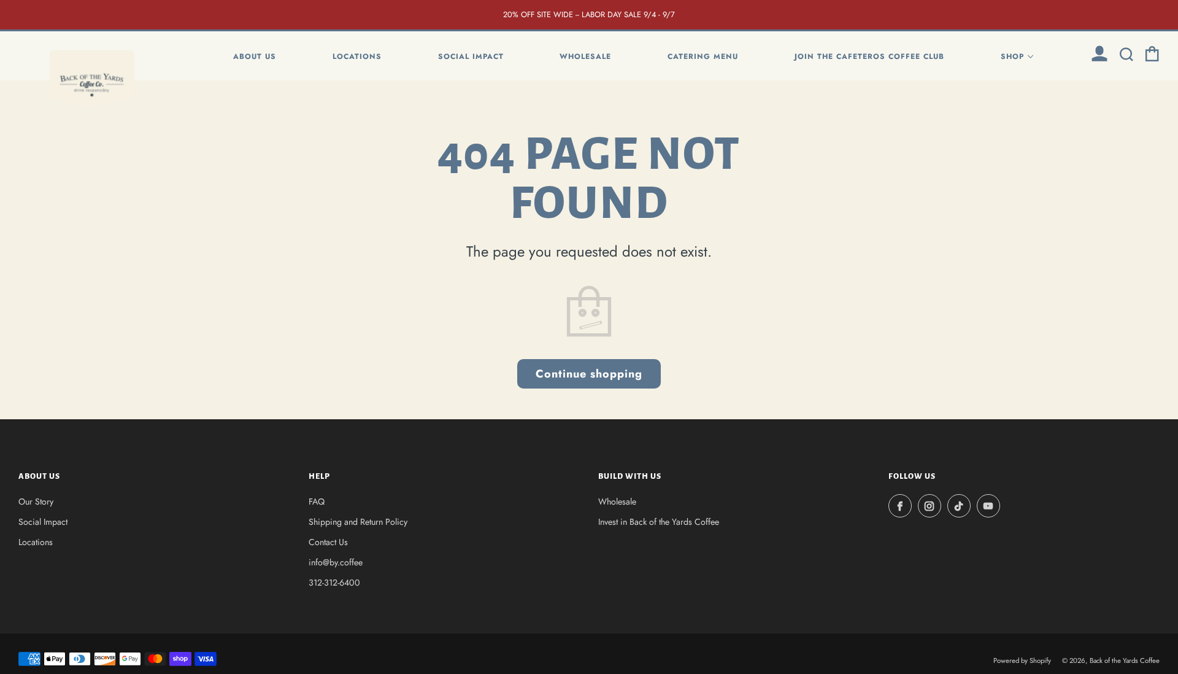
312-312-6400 (334, 582)
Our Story (35, 501)
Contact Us (328, 542)
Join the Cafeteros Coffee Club (869, 56)
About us (254, 56)
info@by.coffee (336, 562)
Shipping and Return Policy (358, 522)
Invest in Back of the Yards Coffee (658, 522)
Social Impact (471, 56)
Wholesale (585, 56)
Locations (357, 56)
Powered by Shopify (1022, 660)
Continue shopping (589, 374)
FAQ (317, 501)
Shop (1012, 56)
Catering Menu (703, 56)
